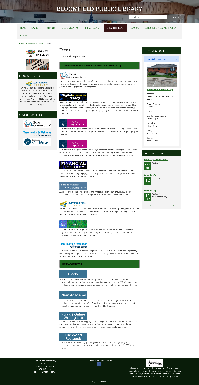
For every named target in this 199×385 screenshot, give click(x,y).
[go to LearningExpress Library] (73, 204)
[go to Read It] (73, 224)
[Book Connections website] (73, 75)
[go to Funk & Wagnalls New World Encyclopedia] (73, 186)
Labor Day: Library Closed (156, 159)
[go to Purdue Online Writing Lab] (73, 315)
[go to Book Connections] (37, 124)
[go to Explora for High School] (73, 144)
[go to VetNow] (37, 142)
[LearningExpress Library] (37, 83)
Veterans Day (150, 190)
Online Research (92, 28)
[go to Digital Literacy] (73, 96)
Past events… (153, 206)
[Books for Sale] (37, 64)
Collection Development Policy (160, 28)
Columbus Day (151, 175)
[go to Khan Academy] (73, 294)
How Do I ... (36, 28)
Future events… (170, 206)
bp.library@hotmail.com (44, 372)
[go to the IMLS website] (155, 363)
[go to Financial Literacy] (73, 165)
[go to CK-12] (73, 273)
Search (176, 17)
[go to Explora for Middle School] (73, 123)
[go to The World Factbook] (73, 336)
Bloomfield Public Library (157, 59)
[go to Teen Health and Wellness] (73, 245)
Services (51, 28)
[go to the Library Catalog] (37, 53)
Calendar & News (69, 28)
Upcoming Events (154, 153)
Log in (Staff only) (99, 381)
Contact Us (25, 35)
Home (23, 28)
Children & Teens (115, 28)
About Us (134, 28)
